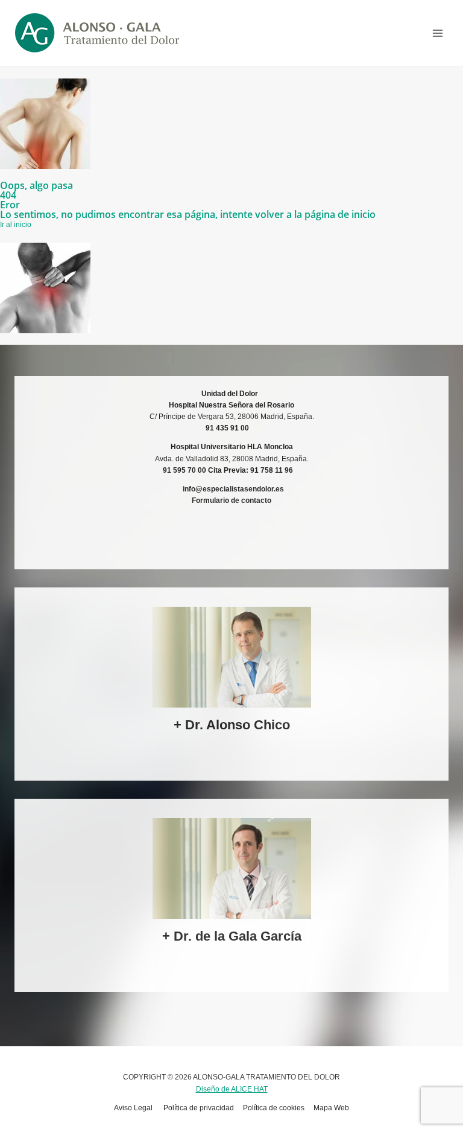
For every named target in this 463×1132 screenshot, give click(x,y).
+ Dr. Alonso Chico (232, 724)
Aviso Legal (134, 1108)
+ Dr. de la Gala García (231, 936)
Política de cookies (273, 1108)
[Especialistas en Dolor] (97, 33)
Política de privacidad (198, 1108)
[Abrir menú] (437, 33)
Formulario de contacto (231, 500)
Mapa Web (331, 1108)
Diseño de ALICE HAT (232, 1089)
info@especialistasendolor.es (233, 489)
